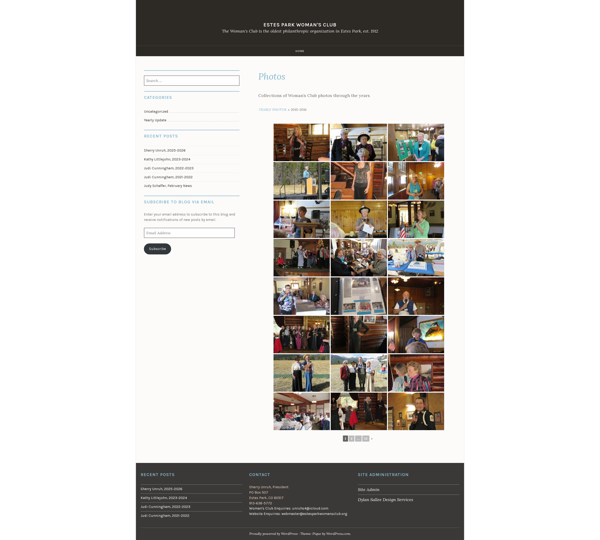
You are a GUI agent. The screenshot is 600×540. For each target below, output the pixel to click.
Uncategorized (156, 111)
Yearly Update (155, 120)
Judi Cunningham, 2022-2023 (169, 168)
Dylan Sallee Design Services (385, 499)
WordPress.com (338, 534)
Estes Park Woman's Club (300, 25)
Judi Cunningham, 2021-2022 (168, 177)
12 (366, 438)
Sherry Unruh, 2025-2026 (165, 150)
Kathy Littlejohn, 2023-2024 (167, 159)
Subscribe (157, 249)
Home (300, 51)
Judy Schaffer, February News (168, 186)
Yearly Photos (272, 110)
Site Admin (368, 489)
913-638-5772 (260, 503)
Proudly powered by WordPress (273, 534)
